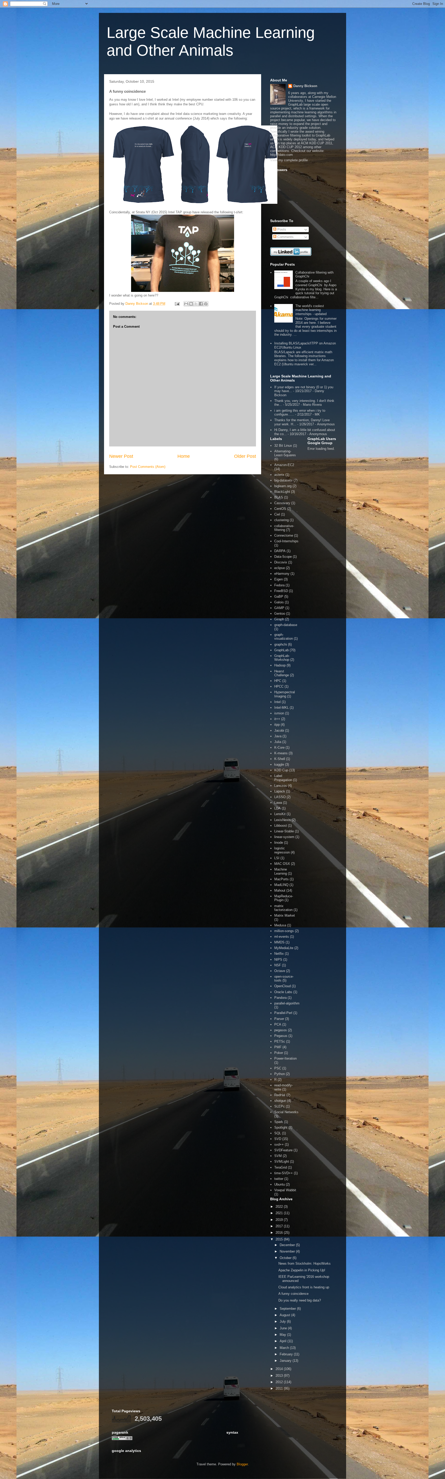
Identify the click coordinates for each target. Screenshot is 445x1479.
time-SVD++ (283, 1173)
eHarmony (281, 574)
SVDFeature (283, 1150)
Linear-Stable (284, 831)
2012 (280, 1382)
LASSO (280, 797)
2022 (280, 1206)
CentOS (280, 509)
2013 (280, 1375)
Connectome (283, 535)
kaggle (279, 764)
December (288, 1245)
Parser (279, 1019)
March (285, 1348)
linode (278, 842)
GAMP (279, 608)
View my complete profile (289, 160)
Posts (281, 229)
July (283, 1321)
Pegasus (280, 1036)
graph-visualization (283, 637)
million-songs (284, 931)
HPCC (279, 686)
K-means (281, 753)
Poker (278, 1053)
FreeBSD (281, 591)
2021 (280, 1213)
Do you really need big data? (299, 1300)
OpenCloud (282, 986)
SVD (277, 1139)
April (283, 1341)
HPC (277, 681)
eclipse (279, 568)
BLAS (278, 497)
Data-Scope (283, 557)
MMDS (279, 942)
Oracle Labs (283, 992)
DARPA (280, 551)
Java (277, 736)
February (287, 1354)
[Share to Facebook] (200, 303)
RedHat (279, 1095)
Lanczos (280, 786)
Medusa (280, 925)
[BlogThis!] (191, 303)
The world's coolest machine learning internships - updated (311, 310)
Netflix (279, 954)
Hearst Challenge (281, 673)
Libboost (280, 825)
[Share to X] (196, 303)
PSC (277, 1068)
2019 (280, 1220)
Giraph (279, 619)
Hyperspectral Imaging (284, 694)
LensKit (280, 814)
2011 (280, 1388)
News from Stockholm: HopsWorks (304, 1263)
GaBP (278, 596)
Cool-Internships (286, 541)
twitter (278, 1179)
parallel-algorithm (286, 1003)
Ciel (277, 514)
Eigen (278, 579)
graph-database (285, 625)
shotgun (280, 1101)
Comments (285, 237)
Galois (279, 602)
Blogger (242, 1464)
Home (183, 456)
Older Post (245, 456)
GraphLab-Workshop (282, 658)
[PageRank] (122, 1439)
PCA (277, 1024)
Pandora (280, 998)
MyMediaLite (283, 948)
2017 (280, 1226)
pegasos (280, 1030)
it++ (277, 719)
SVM (278, 1156)
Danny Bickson (305, 86)
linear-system (284, 837)
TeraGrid (280, 1167)
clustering (281, 520)
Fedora (279, 585)
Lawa (278, 803)
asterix (279, 475)
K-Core (279, 747)
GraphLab (281, 650)
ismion (279, 713)
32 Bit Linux (283, 445)
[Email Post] (177, 304)
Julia (277, 742)
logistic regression (282, 850)
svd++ (279, 1144)
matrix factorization (283, 908)
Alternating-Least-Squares (285, 453)
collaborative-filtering (284, 528)
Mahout (279, 890)
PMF (277, 1047)
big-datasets (283, 480)
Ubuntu (279, 1184)
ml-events (281, 937)
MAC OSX (282, 864)
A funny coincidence (293, 1294)
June (284, 1328)
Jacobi (279, 730)
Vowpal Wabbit (285, 1190)
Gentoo (279, 613)
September (288, 1309)
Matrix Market (284, 915)
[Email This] (186, 303)
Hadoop (280, 665)
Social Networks (286, 1112)
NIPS (278, 959)
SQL (277, 1133)
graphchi (280, 644)
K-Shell (279, 759)
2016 (280, 1233)
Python (279, 1074)
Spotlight (280, 1127)
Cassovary (282, 503)
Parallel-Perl (283, 1013)
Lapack (279, 791)
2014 (280, 1369)
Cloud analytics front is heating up (303, 1287)
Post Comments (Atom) (147, 467)
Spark (278, 1122)
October (286, 1258)
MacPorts (281, 879)
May (283, 1335)
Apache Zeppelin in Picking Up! (301, 1270)
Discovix (280, 562)
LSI (276, 858)
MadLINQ (281, 885)
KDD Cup (281, 770)
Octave (279, 971)
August (285, 1315)
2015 (280, 1239)
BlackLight (282, 492)
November (288, 1251)
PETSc (279, 1041)
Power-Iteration (285, 1058)
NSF (277, 965)
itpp (277, 724)
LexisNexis (282, 820)
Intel (277, 702)
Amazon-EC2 (284, 465)
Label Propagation (283, 778)
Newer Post (121, 456)
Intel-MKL (281, 707)
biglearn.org (283, 486)
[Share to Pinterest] (205, 303)
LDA (277, 808)
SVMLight (281, 1161)
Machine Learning (280, 871)
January (286, 1361)
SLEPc (279, 1106)
